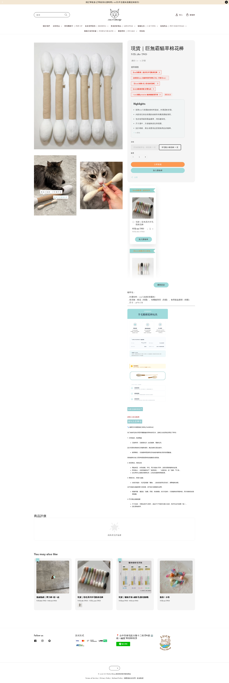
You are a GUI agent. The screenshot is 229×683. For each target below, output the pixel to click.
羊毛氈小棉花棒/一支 (170, 147)
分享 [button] (136, 177)
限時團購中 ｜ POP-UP (73, 26)
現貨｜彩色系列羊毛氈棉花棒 (145, 223)
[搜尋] (66, 14)
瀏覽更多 (168, 94)
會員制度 (140, 678)
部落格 (142, 31)
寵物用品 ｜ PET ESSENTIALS (172, 26)
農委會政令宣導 (130, 678)
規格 (132, 142)
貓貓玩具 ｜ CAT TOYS (147, 26)
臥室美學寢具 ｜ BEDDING (95, 26)
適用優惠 (135, 67)
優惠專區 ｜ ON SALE (126, 31)
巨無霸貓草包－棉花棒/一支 (145, 147)
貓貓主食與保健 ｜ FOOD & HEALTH (98, 31)
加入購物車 (158, 170)
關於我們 (46, 26)
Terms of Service (91, 678)
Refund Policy (117, 678)
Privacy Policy (105, 678)
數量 (132, 153)
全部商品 (56, 26)
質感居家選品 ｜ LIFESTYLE (122, 26)
